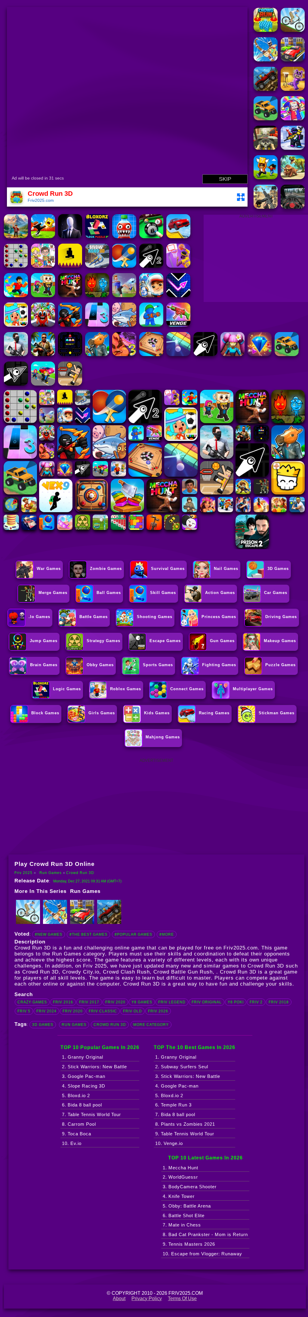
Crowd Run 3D (80, 873)
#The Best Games (88, 934)
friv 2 (256, 1002)
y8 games (141, 1002)
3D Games (42, 1024)
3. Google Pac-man (83, 1076)
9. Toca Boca (76, 1133)
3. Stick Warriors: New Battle (187, 1076)
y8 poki (236, 1002)
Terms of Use (182, 1298)
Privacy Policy (146, 1298)
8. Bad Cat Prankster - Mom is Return (205, 1234)
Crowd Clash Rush (126, 972)
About (119, 1298)
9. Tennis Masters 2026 (189, 1244)
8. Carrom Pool (79, 1124)
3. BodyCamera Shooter (190, 1186)
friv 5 (23, 1011)
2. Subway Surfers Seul (181, 1066)
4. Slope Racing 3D (83, 1085)
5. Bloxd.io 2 (76, 1095)
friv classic (103, 1011)
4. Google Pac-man (177, 1085)
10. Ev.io (72, 1143)
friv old (132, 1011)
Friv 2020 (73, 1011)
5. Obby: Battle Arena (187, 1205)
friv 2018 (279, 1002)
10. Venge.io (169, 1143)
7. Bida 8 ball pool (175, 1114)
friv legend (172, 1002)
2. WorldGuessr (180, 1177)
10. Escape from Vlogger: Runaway (202, 1253)
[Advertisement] (156, 806)
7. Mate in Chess (182, 1224)
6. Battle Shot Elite (184, 1215)
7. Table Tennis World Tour (91, 1114)
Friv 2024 (46, 1011)
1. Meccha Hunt (180, 1167)
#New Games (48, 934)
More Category (151, 1024)
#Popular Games (133, 934)
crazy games (32, 1002)
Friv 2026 (158, 1011)
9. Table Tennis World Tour (184, 1133)
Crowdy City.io (80, 972)
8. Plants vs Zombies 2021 (185, 1124)
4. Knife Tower (179, 1196)
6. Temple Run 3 (173, 1104)
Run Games (50, 873)
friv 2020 (115, 1002)
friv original (207, 1002)
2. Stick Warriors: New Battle (94, 1066)
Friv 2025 (23, 873)
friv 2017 (89, 1002)
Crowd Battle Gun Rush (183, 972)
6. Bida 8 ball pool (82, 1104)
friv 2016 (63, 1002)
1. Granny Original (82, 1057)
